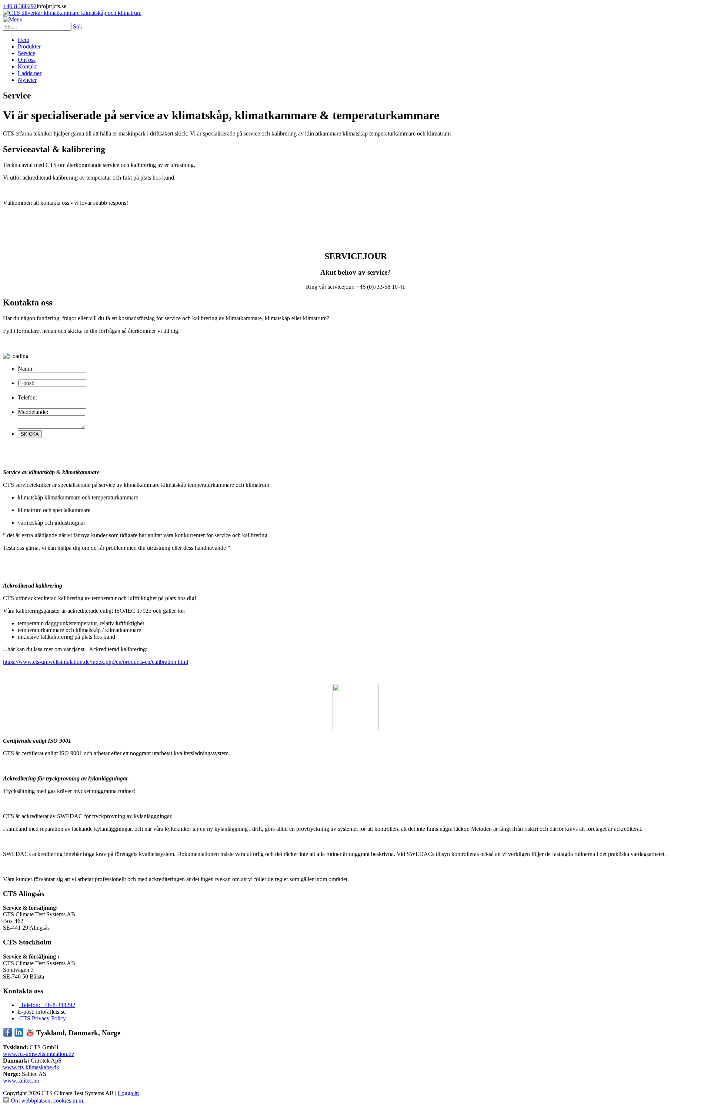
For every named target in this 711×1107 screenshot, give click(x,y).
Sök (77, 26)
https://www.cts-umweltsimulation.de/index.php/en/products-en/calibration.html (95, 662)
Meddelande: (33, 412)
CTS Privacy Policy (42, 1018)
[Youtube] (29, 1035)
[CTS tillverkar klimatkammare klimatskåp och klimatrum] (72, 13)
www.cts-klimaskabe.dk (31, 1067)
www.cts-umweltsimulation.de (38, 1054)
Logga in (128, 1093)
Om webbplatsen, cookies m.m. (47, 1100)
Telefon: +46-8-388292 (47, 1005)
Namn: (26, 368)
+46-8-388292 (20, 6)
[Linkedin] (18, 1035)
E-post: (26, 383)
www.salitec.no (21, 1080)
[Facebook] (7, 1035)
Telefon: (27, 397)
